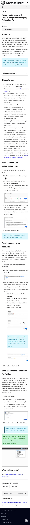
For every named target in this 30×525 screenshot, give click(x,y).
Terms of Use (4, 519)
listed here (18, 62)
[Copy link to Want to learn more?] (21, 470)
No (16, 486)
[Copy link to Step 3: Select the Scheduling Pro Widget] (14, 374)
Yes (7, 486)
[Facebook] (2, 510)
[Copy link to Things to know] (17, 80)
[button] (8, 493)
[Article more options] (6, 11)
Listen (5, 26)
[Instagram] (5, 510)
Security (3, 516)
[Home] (12, 3)
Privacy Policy (4, 514)
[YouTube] (11, 510)
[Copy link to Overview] (12, 34)
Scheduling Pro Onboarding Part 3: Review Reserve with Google (15, 502)
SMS (5, 132)
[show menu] (27, 2)
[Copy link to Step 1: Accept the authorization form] (20, 166)
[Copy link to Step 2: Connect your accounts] (12, 247)
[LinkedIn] (15, 510)
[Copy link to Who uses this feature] (19, 73)
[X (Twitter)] (8, 510)
